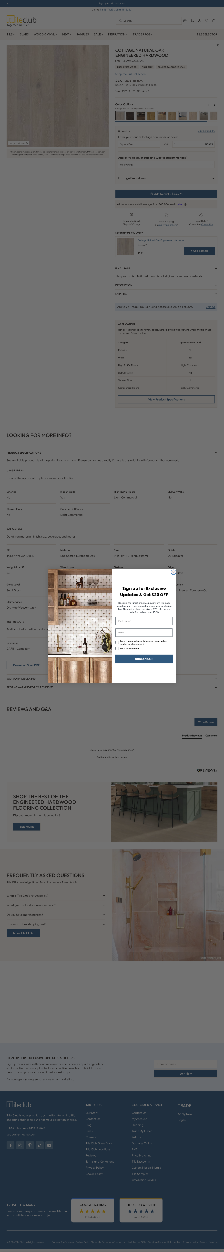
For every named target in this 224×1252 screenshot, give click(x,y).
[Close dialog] (173, 572)
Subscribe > (144, 659)
